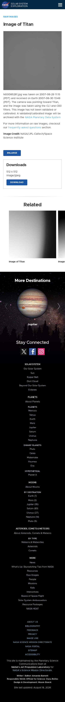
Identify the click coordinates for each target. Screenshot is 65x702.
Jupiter (32, 324)
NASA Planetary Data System (43, 117)
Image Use (32, 638)
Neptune (32, 440)
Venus (32, 415)
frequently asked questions (24, 127)
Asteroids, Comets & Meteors (32, 529)
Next (58, 306)
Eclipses (32, 390)
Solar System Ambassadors (32, 600)
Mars (32, 423)
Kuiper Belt (32, 377)
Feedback (32, 630)
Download (17, 182)
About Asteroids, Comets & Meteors (32, 533)
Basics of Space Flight (32, 596)
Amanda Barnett (40, 676)
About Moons (32, 487)
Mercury (32, 411)
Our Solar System (32, 369)
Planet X (32, 475)
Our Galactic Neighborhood (17, 12)
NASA (4, 4)
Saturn (32, 432)
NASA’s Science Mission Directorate (32, 670)
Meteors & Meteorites (32, 542)
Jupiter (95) (32, 504)
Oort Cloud (32, 381)
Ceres (32, 453)
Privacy (32, 634)
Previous (6, 306)
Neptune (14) (32, 517)
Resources (32, 571)
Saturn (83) (32, 508)
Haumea (32, 462)
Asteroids (33, 546)
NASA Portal (32, 646)
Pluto (32, 449)
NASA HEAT (32, 609)
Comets (32, 551)
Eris (32, 466)
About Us (32, 622)
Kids (32, 588)
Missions (32, 583)
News (32, 562)
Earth (32, 419)
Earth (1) (32, 496)
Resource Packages (32, 604)
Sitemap (32, 650)
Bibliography (32, 626)
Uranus (32, 436)
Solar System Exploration (17, 4)
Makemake (32, 457)
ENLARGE (12, 153)
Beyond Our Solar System (32, 386)
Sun (32, 373)
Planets (32, 397)
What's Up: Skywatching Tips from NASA (33, 567)
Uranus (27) (32, 513)
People (32, 579)
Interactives (32, 592)
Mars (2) (32, 500)
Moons (32, 482)
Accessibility (32, 655)
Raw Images (10, 17)
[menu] (60, 4)
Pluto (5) (32, 521)
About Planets (32, 402)
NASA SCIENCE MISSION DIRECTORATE (32, 642)
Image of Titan (17, 262)
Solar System (32, 364)
